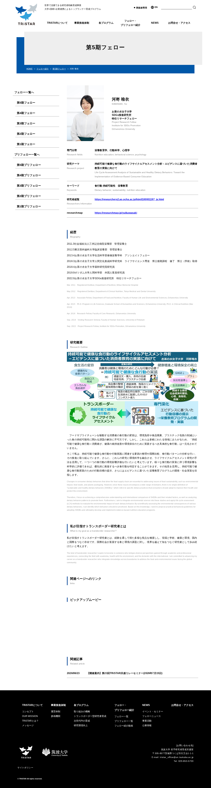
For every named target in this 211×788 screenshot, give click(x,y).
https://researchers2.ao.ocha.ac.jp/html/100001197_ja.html (129, 199)
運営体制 (55, 711)
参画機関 (55, 716)
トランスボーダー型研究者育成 (90, 716)
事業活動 (147, 720)
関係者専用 (141, 8)
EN (156, 7)
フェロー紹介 (42, 69)
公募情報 (147, 725)
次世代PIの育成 (82, 720)
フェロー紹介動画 (123, 725)
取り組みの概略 (82, 711)
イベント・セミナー (152, 711)
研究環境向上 (81, 725)
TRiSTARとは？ (30, 720)
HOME (29, 69)
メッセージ (28, 725)
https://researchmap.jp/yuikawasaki (116, 213)
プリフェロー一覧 (123, 721)
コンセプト (28, 711)
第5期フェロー (59, 69)
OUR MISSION (30, 716)
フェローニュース (151, 716)
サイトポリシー (25, 767)
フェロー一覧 (121, 716)
